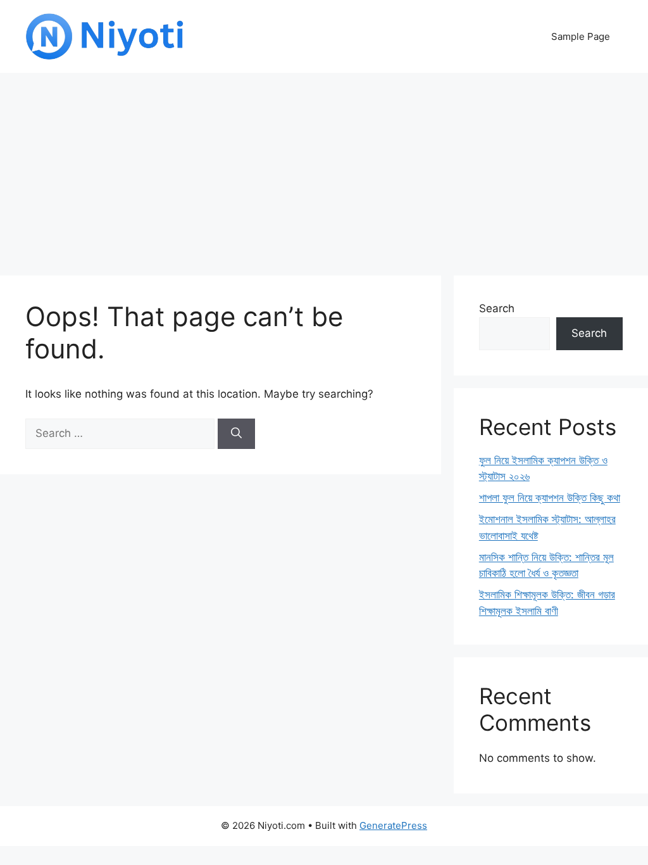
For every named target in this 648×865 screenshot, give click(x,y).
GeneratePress (393, 825)
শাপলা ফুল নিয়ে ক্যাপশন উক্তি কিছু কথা (549, 497)
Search (496, 308)
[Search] (236, 434)
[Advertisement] (324, 167)
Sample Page (580, 36)
